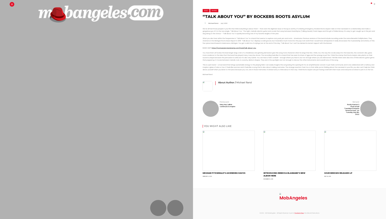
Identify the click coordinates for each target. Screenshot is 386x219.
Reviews (214, 10)
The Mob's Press (299, 213)
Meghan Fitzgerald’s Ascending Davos (224, 173)
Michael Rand (213, 23)
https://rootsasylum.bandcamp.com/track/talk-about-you (234, 48)
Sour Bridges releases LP (338, 173)
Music (206, 10)
